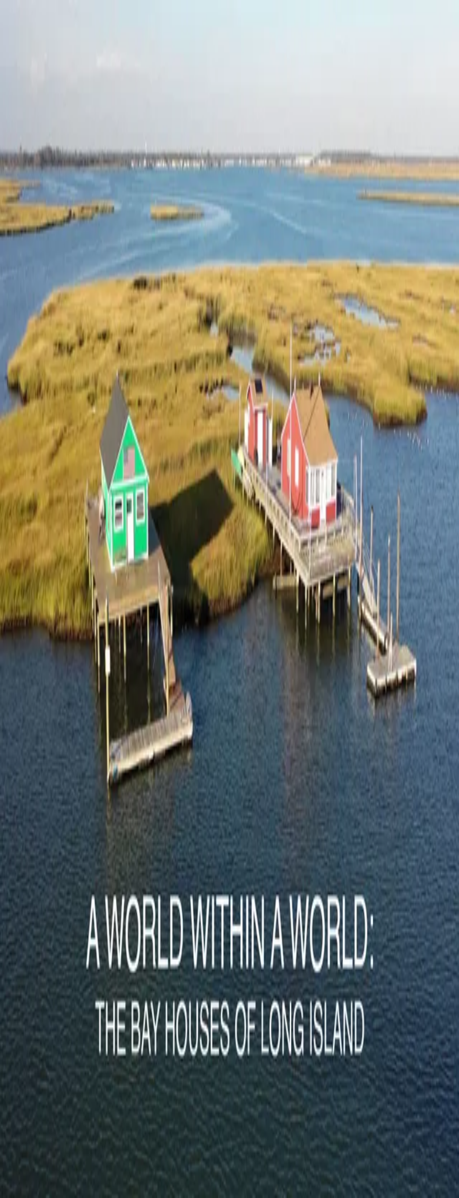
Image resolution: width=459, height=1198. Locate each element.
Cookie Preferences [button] (34, 992)
